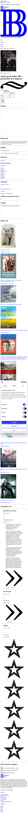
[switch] (25, 409)
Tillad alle (14, 422)
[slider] (14, 62)
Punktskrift (12, 93)
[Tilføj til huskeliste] (3, 101)
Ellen (19, 559)
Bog (2, 95)
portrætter (2, 160)
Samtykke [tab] (5, 385)
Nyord (16, 559)
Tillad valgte (14, 426)
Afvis (14, 430)
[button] (14, 767)
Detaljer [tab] (14, 385)
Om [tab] (23, 385)
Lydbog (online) (6, 91)
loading (2, 98)
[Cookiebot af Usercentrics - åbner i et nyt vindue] (21, 382)
